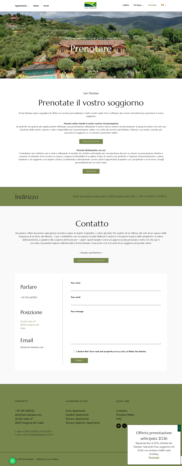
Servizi (46, 6)
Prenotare (152, 5)
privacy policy (119, 351)
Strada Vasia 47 (28, 321)
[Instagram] (124, 426)
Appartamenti (21, 6)
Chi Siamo (137, 5)
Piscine (36, 6)
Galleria (126, 5)
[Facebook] (118, 426)
